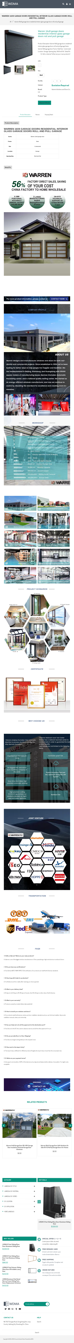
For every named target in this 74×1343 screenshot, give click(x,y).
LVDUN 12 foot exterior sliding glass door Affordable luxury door (11, 1269)
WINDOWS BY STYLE (10, 1186)
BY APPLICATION (9, 1206)
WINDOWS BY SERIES (10, 1196)
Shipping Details (49, 114)
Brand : (40, 89)
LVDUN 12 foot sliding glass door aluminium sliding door (54, 1223)
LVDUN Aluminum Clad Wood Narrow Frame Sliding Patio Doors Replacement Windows (11, 1281)
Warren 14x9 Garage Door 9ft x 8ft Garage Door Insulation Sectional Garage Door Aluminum (19, 1147)
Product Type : (42, 96)
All (10, 22)
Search (39, 1322)
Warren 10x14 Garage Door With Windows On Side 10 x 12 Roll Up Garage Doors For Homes (54, 1146)
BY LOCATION (8, 1201)
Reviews (38, 114)
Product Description (25, 114)
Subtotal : (40, 85)
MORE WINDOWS (9, 1212)
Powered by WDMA (29, 1339)
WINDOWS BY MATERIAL (11, 1191)
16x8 (41, 75)
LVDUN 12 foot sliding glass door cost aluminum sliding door (11, 1258)
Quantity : (40, 81)
